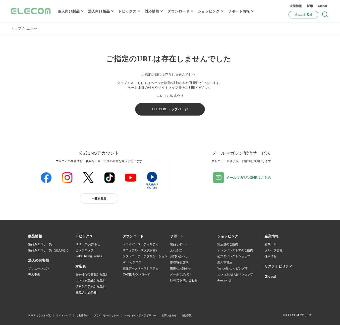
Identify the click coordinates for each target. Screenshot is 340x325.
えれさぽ (176, 250)
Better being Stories (88, 256)
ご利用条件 (82, 315)
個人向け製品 (69, 11)
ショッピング (209, 11)
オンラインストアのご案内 (235, 250)
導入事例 (34, 274)
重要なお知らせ (180, 268)
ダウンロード (178, 11)
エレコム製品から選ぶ (90, 280)
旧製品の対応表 (85, 292)
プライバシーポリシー (106, 315)
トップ (16, 28)
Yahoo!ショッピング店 (232, 268)
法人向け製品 (99, 11)
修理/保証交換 (179, 262)
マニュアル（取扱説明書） (141, 250)
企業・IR (271, 244)
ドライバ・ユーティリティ (141, 244)
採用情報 (271, 256)
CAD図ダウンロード (136, 274)
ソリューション (38, 268)
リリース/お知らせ (87, 244)
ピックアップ (84, 250)
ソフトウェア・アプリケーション (145, 256)
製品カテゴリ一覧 (40, 244)
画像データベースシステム (141, 268)
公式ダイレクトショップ (233, 256)
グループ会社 (274, 250)
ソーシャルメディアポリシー (140, 315)
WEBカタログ (132, 262)
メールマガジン (180, 274)
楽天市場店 (224, 262)
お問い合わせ (179, 256)
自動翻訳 (187, 315)
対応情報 (152, 11)
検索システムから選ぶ (90, 286)
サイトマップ (63, 315)
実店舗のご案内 (227, 244)
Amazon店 (224, 280)
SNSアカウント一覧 (39, 315)
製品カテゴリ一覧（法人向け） (49, 250)
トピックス (127, 11)
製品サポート (179, 244)
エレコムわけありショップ (235, 274)
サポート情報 (239, 11)
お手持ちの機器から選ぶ (91, 274)
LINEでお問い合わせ (184, 280)
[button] (84, 236)
